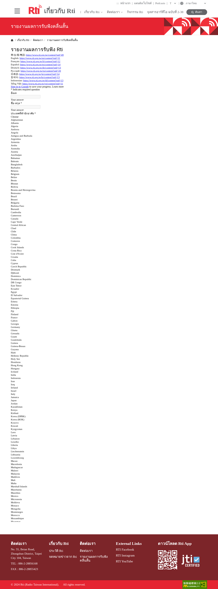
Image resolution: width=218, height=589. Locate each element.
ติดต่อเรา (37, 40)
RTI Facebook (125, 549)
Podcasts (161, 3)
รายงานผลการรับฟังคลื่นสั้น (62, 40)
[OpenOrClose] (17, 11)
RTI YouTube (124, 561)
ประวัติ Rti (56, 550)
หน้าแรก (126, 3)
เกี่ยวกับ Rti (22, 40)
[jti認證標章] (192, 560)
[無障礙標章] (194, 584)
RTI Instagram (125, 555)
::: (118, 3)
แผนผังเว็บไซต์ (144, 3)
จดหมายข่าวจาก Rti (63, 556)
